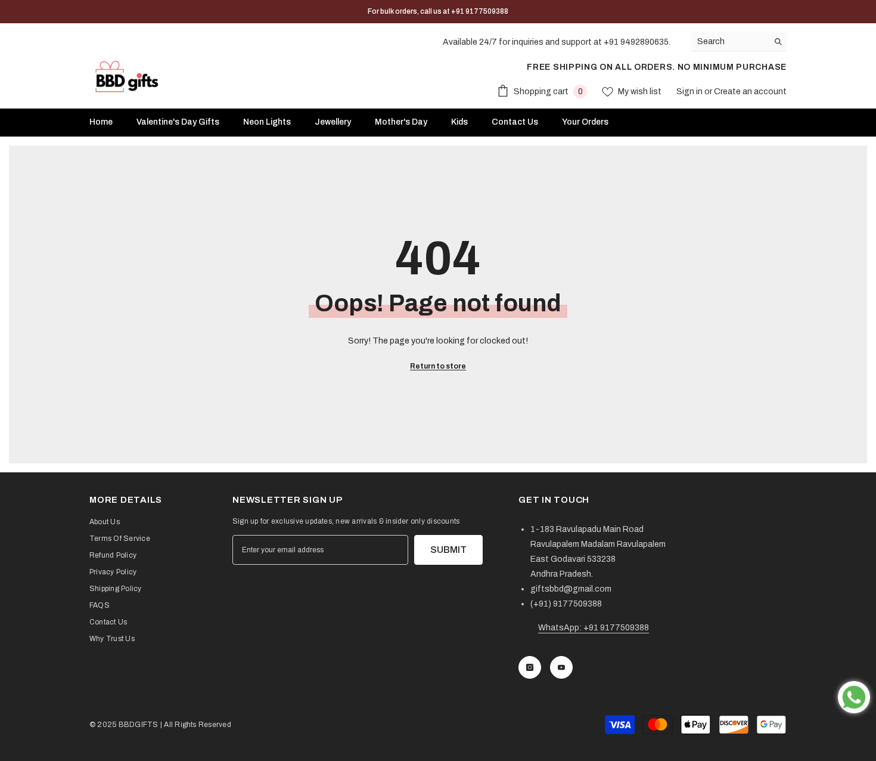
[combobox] (729, 41)
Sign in (690, 91)
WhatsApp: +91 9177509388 (593, 627)
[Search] (739, 41)
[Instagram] (529, 667)
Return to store (438, 366)
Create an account (750, 91)
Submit (448, 550)
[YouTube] (561, 667)
